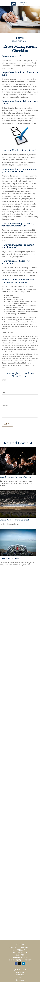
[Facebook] (16, 963)
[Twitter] (19, 963)
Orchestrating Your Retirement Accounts (15, 477)
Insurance (20, 980)
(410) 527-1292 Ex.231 (22, 947)
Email (4, 392)
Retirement (20, 972)
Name (4, 380)
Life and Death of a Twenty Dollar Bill (14, 520)
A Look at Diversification (9, 559)
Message (5, 405)
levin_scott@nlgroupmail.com (20, 960)
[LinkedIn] (23, 963)
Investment (20, 975)
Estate (20, 977)
